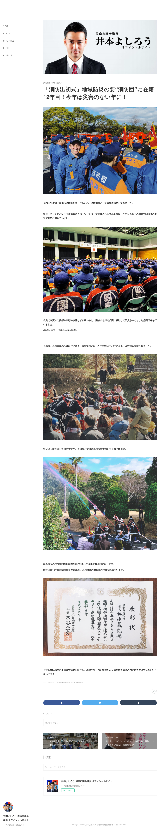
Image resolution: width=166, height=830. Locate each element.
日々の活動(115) (77, 682)
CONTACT (9, 56)
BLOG (7, 33)
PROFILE (9, 41)
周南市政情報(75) (63, 682)
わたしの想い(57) (49, 682)
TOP (6, 26)
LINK (6, 48)
